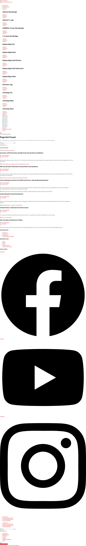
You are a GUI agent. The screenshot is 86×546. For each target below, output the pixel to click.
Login (4, 130)
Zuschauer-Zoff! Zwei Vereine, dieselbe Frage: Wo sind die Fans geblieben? (21, 153)
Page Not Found (7, 134)
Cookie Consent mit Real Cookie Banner (9, 545)
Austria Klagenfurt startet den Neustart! (11, 194)
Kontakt (4, 128)
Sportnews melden (7, 129)
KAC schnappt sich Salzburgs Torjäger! (11, 220)
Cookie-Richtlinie (7, 520)
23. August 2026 (4, 156)
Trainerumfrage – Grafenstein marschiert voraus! (14, 207)
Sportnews (5, 5)
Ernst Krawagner (5, 155)
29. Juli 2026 (3, 211)
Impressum (5, 516)
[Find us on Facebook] (0, 542)
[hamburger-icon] (0, 3)
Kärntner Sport (6, 6)
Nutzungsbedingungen (8, 519)
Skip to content (3, 0)
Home (1, 134)
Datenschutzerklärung (8, 518)
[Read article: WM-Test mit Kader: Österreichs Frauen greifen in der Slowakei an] (37, 164)
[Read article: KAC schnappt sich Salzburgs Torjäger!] (37, 217)
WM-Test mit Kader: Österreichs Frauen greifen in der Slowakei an (19, 166)
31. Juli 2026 (3, 197)
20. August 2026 (4, 170)
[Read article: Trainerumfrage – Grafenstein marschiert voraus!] (37, 205)
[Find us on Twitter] (1, 542)
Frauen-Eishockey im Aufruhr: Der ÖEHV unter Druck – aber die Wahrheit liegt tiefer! (24, 180)
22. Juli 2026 (3, 223)
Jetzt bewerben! (4, 544)
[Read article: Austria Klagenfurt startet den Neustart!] (37, 191)
